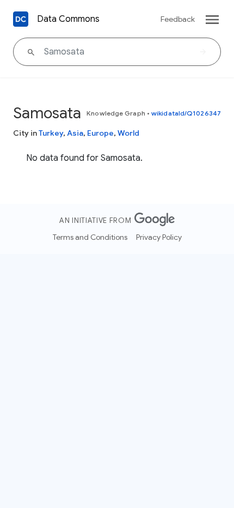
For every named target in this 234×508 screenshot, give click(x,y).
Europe (100, 133)
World (128, 133)
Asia (75, 133)
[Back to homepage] (20, 19)
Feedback (178, 19)
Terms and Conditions (90, 237)
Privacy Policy (159, 237)
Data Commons (68, 19)
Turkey (51, 133)
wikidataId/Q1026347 (186, 113)
